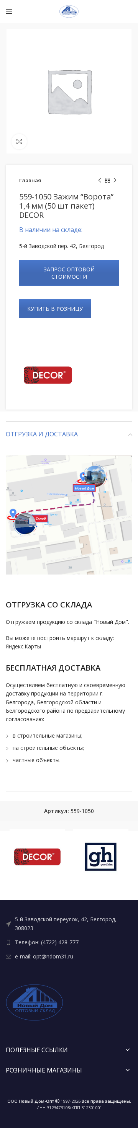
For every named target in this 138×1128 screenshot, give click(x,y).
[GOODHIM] (100, 857)
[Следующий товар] (115, 180)
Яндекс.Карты (23, 646)
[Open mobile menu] (9, 11)
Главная (30, 180)
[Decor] (48, 375)
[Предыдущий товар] (100, 180)
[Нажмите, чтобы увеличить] (19, 141)
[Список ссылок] (69, 923)
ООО (30, 1101)
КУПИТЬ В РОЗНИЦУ (55, 308)
